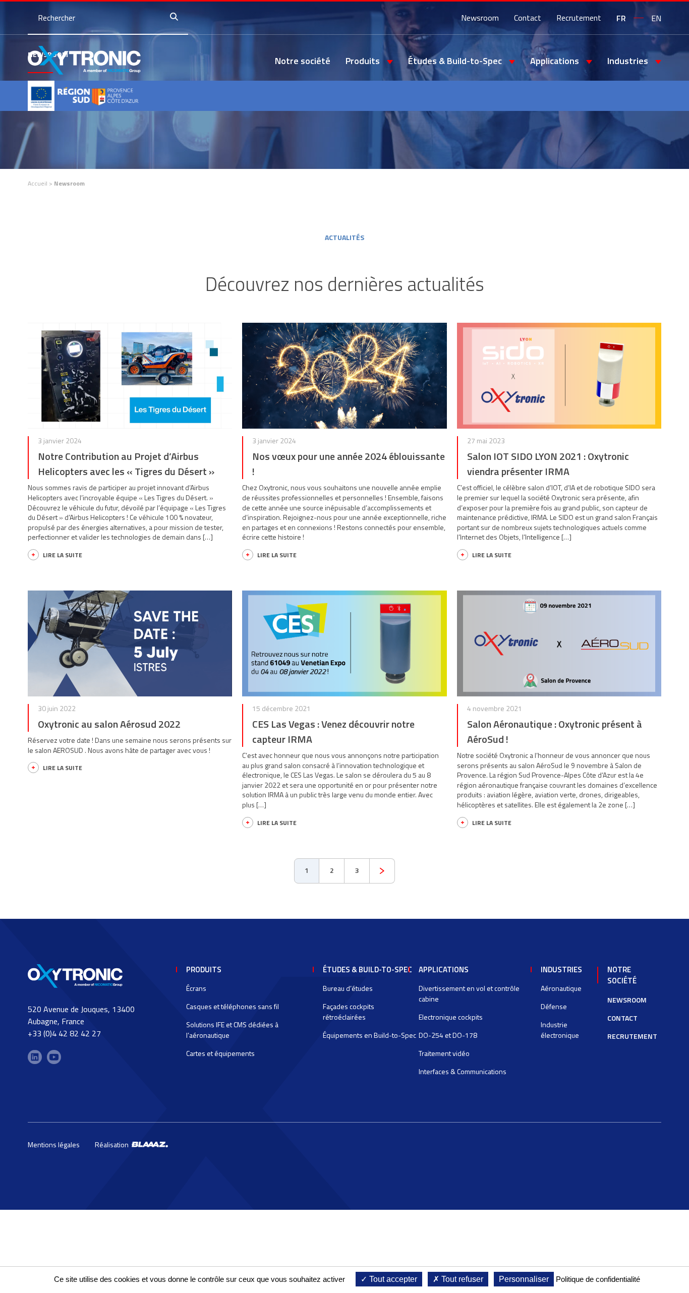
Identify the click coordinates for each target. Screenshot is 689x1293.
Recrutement (578, 18)
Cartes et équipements (220, 1053)
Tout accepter (392, 1279)
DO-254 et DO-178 (448, 1035)
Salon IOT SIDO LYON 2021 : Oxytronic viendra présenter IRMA (548, 463)
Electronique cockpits (451, 1017)
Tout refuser (461, 1279)
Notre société (302, 61)
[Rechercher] (176, 18)
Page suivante (382, 871)
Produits (203, 969)
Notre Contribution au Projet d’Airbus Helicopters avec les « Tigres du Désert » (126, 463)
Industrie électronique (560, 1029)
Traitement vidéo (444, 1053)
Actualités (344, 237)
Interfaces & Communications (462, 1071)
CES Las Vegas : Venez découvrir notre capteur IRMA (333, 731)
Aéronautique (561, 988)
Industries (561, 969)
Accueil (37, 183)
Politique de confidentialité (598, 1279)
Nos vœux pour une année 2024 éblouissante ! (348, 463)
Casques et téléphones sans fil (232, 1006)
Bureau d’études (348, 988)
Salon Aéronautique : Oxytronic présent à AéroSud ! (554, 731)
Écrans (196, 988)
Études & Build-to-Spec (367, 969)
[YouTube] (54, 1057)
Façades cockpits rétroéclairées (348, 1011)
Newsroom (480, 18)
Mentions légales (54, 1144)
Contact (527, 18)
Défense (554, 1006)
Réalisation (113, 1144)
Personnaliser (524, 1279)
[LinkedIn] (35, 1057)
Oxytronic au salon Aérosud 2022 (109, 724)
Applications (444, 969)
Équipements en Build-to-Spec (369, 1035)
